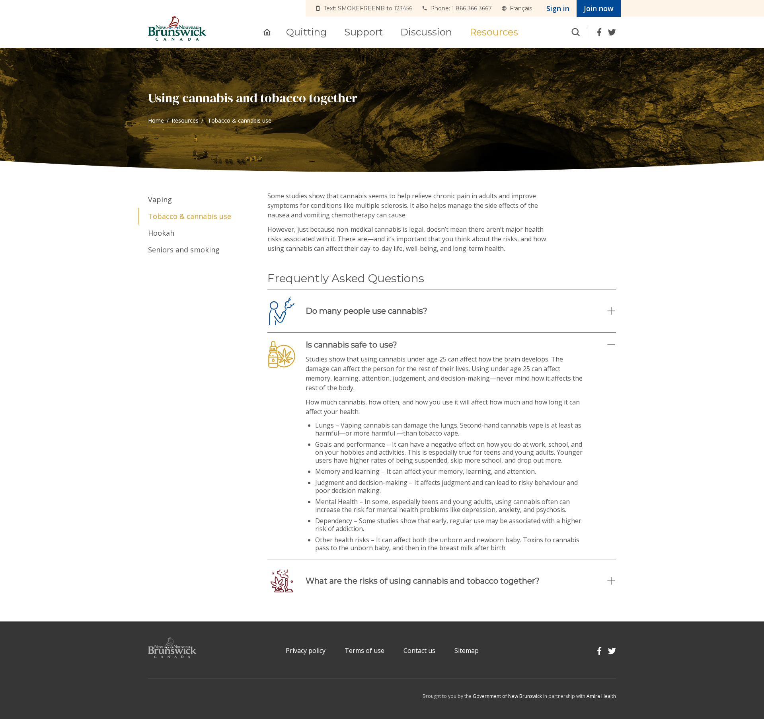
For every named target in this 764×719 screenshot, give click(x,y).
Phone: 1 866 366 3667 (461, 8)
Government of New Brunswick (507, 696)
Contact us (419, 650)
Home (156, 120)
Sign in (557, 8)
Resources (185, 120)
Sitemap (466, 650)
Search (576, 32)
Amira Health (601, 696)
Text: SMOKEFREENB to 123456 (368, 8)
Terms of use (364, 650)
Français (521, 8)
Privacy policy (305, 650)
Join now (599, 8)
